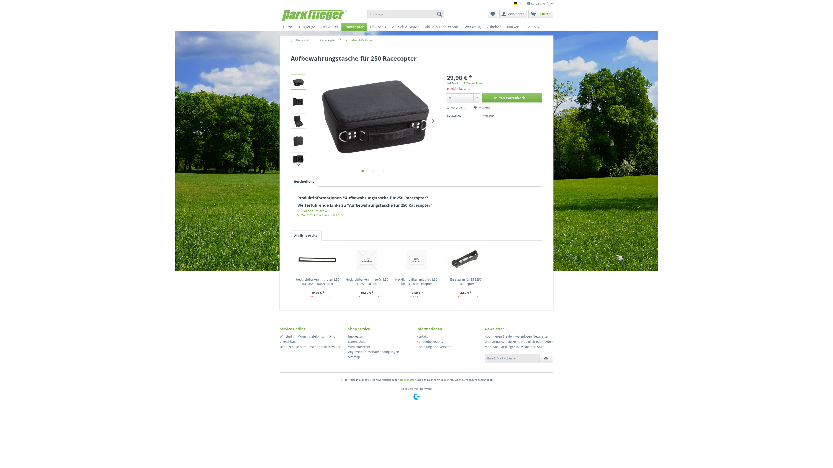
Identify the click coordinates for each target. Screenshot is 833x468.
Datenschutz (357, 342)
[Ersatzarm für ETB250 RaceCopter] (466, 260)
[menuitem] (405, 14)
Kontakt (422, 336)
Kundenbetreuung (429, 342)
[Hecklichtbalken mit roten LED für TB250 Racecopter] (317, 260)
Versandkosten (407, 380)
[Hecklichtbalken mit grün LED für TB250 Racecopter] (367, 260)
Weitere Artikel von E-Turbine (322, 215)
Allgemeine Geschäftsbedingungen (373, 352)
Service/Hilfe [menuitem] (540, 4)
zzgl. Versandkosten (472, 83)
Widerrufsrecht (359, 347)
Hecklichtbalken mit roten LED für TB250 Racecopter (317, 281)
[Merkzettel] (492, 14)
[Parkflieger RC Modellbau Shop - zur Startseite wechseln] (314, 15)
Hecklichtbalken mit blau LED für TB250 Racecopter (416, 281)
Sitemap (354, 357)
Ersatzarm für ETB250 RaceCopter (466, 281)
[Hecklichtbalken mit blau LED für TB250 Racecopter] (416, 260)
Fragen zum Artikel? (315, 211)
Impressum (356, 336)
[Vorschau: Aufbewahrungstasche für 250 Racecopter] (298, 82)
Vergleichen (459, 108)
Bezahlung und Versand (433, 347)
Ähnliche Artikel (306, 235)
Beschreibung (304, 181)
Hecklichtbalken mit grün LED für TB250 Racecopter (367, 281)
